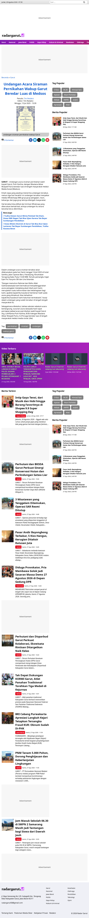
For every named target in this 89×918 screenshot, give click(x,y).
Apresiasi (58, 105)
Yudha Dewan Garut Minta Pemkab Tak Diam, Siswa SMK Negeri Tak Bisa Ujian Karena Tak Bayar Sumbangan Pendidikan (25, 218)
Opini (70, 900)
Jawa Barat (22, 42)
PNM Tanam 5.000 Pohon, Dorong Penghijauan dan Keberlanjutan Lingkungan (31, 758)
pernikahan (12, 326)
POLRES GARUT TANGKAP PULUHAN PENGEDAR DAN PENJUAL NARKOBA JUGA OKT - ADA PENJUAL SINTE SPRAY (32, 373)
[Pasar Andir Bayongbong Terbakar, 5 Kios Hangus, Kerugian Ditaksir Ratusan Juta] (57, 165)
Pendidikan (72, 894)
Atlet (68, 105)
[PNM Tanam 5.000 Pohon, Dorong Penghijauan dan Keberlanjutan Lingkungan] (8, 757)
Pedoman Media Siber (23, 913)
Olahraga (80, 42)
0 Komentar (9, 140)
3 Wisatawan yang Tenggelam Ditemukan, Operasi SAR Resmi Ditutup (74, 150)
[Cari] (84, 2)
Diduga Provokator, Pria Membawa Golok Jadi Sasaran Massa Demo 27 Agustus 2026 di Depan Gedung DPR (75, 178)
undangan (36, 326)
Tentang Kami (7, 913)
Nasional (12, 42)
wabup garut (8, 331)
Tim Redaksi (29, 98)
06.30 (65, 90)
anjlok (75, 100)
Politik (31, 42)
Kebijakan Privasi (41, 913)
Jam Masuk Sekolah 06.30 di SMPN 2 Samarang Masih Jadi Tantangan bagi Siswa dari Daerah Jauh (31, 828)
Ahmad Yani (77, 90)
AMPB (66, 100)
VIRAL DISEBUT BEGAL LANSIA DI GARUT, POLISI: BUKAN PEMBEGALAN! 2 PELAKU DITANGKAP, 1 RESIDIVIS (11, 373)
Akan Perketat (70, 95)
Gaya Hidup (41, 42)
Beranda (5, 77)
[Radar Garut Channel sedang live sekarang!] (55, 359)
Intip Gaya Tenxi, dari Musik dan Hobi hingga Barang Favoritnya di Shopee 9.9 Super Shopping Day (75, 121)
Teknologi (71, 897)
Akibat (56, 100)
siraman (24, 326)
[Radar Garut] (13, 35)
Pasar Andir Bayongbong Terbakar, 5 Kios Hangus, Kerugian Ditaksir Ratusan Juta (74, 164)
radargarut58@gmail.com (12, 903)
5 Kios (56, 90)
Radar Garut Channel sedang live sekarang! (54, 368)
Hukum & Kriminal (56, 42)
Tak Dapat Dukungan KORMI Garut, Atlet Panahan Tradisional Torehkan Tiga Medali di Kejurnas (30, 682)
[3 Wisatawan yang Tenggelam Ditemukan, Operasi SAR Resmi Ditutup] (57, 151)
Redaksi (52, 913)
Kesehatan (70, 42)
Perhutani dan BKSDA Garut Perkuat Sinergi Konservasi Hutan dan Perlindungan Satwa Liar (74, 136)
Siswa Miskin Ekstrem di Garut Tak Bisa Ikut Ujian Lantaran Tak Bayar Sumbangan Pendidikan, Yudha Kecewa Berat (25, 226)
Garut (4, 42)
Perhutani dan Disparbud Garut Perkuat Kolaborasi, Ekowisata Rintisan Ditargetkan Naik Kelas (31, 644)
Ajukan (57, 95)
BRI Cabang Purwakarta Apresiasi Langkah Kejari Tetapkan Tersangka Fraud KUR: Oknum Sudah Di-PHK (32, 721)
